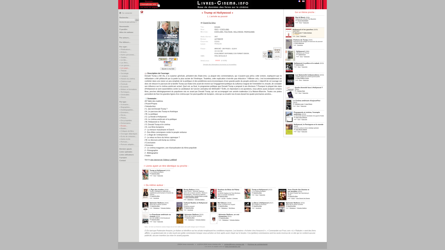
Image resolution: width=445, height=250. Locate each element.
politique (228, 32)
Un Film (223, 198)
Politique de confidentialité (258, 244)
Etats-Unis (219, 32)
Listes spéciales (125, 152)
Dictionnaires (126, 123)
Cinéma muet (126, 81)
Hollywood (238, 32)
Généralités (125, 95)
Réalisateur (191, 199)
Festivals (124, 84)
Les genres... (126, 65)
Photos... (124, 118)
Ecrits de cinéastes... (129, 136)
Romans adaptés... (128, 144)
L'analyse (124, 76)
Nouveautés (124, 26)
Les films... (125, 63)
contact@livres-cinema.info (234, 244)
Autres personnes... (128, 55)
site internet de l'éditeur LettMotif (163, 160)
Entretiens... (125, 112)
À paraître (123, 29)
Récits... (124, 115)
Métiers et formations (129, 89)
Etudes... (124, 128)
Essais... (124, 126)
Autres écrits (125, 139)
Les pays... (125, 68)
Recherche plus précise (127, 22)
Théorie (123, 71)
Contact (122, 160)
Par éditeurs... (125, 42)
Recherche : (124, 18)
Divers (123, 97)
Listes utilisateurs (126, 155)
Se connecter (127, 13)
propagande (249, 32)
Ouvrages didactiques (129, 134)
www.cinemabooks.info (232, 246)
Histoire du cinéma (128, 79)
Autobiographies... (127, 110)
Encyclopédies (126, 120)
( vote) (224, 60)
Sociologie (125, 73)
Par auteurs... (124, 38)
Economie (124, 87)
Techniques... (126, 92)
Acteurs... (124, 52)
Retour (141, 13)
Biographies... (126, 107)
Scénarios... (125, 104)
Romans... (125, 142)
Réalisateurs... (126, 49)
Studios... (124, 57)
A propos (123, 158)
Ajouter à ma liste (168, 69)
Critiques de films (127, 131)
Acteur (293, 198)
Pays (300, 22)
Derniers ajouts (125, 149)
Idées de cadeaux (126, 32)
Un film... (124, 60)
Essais (217, 27)
